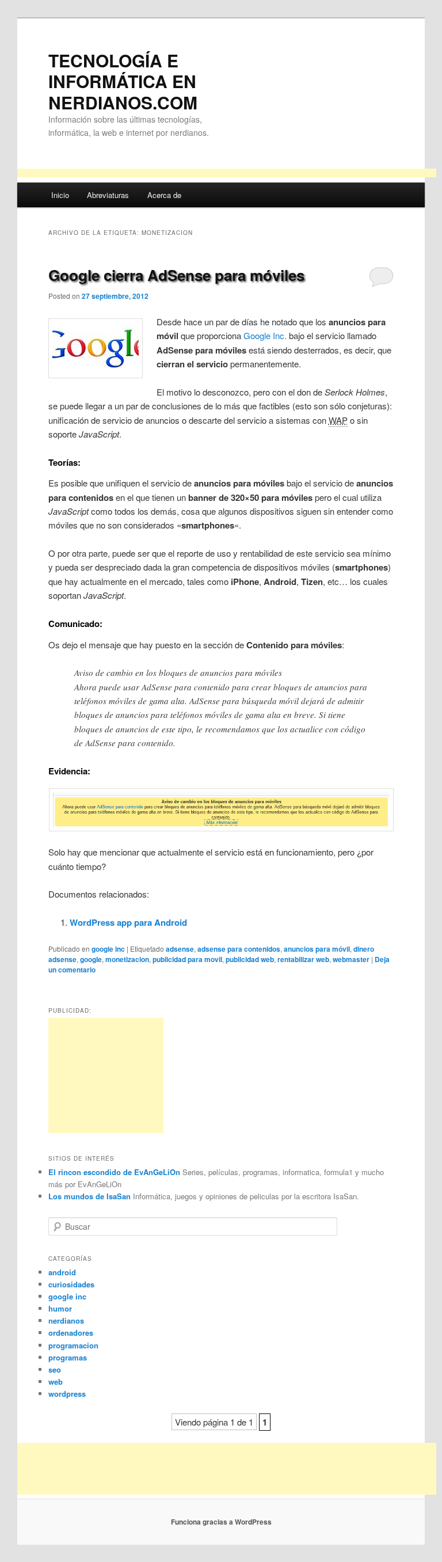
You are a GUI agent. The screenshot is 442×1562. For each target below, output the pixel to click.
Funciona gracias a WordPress (221, 1522)
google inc (108, 949)
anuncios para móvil (317, 949)
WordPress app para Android (128, 922)
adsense (180, 949)
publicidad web (250, 959)
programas (67, 1357)
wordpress (67, 1393)
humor (60, 1308)
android (62, 1272)
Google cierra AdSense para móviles (176, 275)
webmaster (351, 959)
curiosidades (71, 1284)
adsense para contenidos (238, 949)
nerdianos (66, 1320)
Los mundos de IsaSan (89, 1196)
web (55, 1381)
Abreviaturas (108, 194)
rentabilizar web (303, 959)
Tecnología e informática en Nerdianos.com (122, 81)
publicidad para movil (187, 959)
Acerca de (164, 194)
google (91, 959)
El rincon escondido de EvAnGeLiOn (114, 1171)
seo (54, 1369)
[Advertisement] (226, 174)
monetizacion (127, 959)
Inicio (60, 194)
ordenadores (70, 1332)
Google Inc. (265, 335)
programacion (73, 1345)
